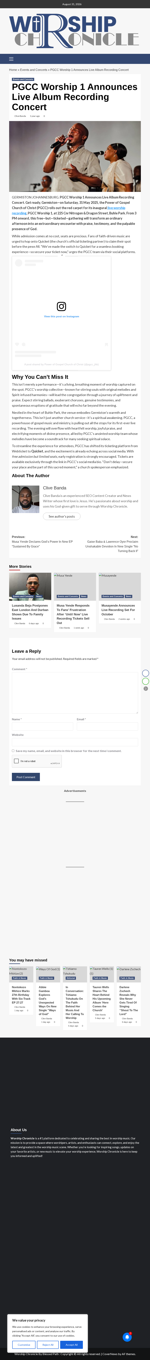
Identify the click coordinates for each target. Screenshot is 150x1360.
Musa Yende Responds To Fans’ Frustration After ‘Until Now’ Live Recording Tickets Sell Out (73, 614)
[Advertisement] (75, 834)
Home (13, 69)
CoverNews (109, 1354)
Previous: (42, 541)
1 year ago (35, 116)
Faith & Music (19, 978)
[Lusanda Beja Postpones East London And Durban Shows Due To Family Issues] (30, 587)
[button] (12, 58)
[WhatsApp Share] (145, 681)
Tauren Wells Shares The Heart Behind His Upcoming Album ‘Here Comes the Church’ (102, 999)
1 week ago (79, 628)
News (39, 596)
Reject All (47, 1344)
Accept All (72, 1344)
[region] (47, 1333)
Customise (24, 1344)
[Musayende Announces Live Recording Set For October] (120, 587)
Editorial (71, 978)
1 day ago (18, 1010)
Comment (19, 669)
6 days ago (34, 623)
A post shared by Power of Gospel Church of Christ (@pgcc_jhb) (61, 364)
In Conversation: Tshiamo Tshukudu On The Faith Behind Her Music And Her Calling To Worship (75, 1002)
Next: (111, 544)
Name (17, 719)
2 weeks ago (124, 619)
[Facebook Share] (145, 673)
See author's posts (62, 516)
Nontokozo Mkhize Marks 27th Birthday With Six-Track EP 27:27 (21, 995)
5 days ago (73, 1026)
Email (81, 719)
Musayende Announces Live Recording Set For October (118, 610)
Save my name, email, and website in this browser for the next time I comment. (69, 751)
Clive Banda (20, 116)
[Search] (138, 58)
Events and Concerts (33, 69)
